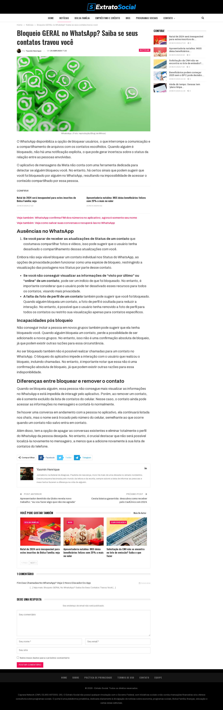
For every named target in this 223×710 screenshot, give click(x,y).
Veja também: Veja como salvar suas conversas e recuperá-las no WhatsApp (66, 222)
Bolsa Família (82, 18)
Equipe (158, 677)
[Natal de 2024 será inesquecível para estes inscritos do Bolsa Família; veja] (40, 531)
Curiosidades (118, 522)
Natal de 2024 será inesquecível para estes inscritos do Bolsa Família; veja (46, 199)
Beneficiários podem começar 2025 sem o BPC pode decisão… (186, 74)
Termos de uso (125, 677)
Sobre (75, 677)
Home (51, 18)
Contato (168, 18)
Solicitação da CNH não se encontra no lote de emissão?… (186, 62)
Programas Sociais (147, 18)
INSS (128, 18)
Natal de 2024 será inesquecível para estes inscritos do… (186, 38)
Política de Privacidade (98, 677)
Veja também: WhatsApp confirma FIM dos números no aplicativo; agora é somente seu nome (77, 217)
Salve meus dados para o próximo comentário (45, 658)
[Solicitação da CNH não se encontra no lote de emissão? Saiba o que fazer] (127, 531)
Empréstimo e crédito (107, 18)
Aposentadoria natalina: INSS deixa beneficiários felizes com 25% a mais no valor (116, 199)
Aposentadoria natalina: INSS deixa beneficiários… (185, 50)
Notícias (64, 18)
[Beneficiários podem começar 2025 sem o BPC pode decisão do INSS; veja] (160, 75)
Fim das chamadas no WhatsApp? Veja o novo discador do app (54, 583)
